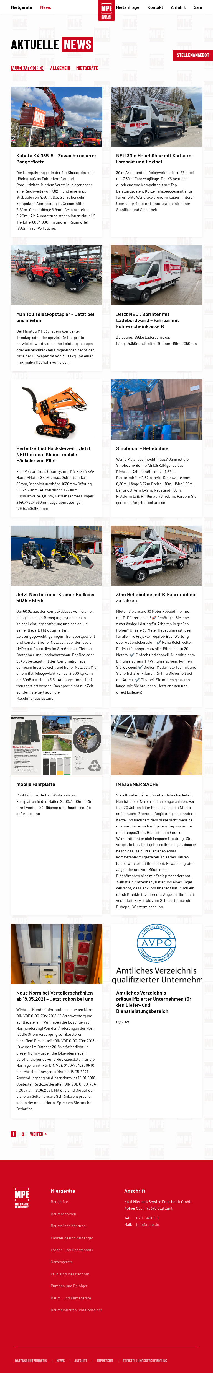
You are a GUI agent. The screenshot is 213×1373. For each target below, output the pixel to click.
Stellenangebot (193, 55)
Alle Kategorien (28, 68)
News (45, 7)
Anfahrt (178, 7)
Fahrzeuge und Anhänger (72, 1238)
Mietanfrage (128, 7)
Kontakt (155, 7)
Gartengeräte (62, 1261)
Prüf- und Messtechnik (70, 1273)
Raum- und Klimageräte (71, 1298)
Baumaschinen (63, 1213)
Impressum (105, 1361)
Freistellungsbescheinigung (145, 1361)
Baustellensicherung (68, 1225)
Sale (198, 7)
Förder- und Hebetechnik (72, 1249)
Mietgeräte (21, 7)
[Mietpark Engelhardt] (106, 11)
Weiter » (38, 1134)
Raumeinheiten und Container (76, 1309)
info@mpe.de (147, 1224)
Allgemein (60, 68)
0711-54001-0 (147, 1218)
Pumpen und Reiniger (69, 1285)
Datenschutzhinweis (31, 1361)
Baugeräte (59, 1201)
